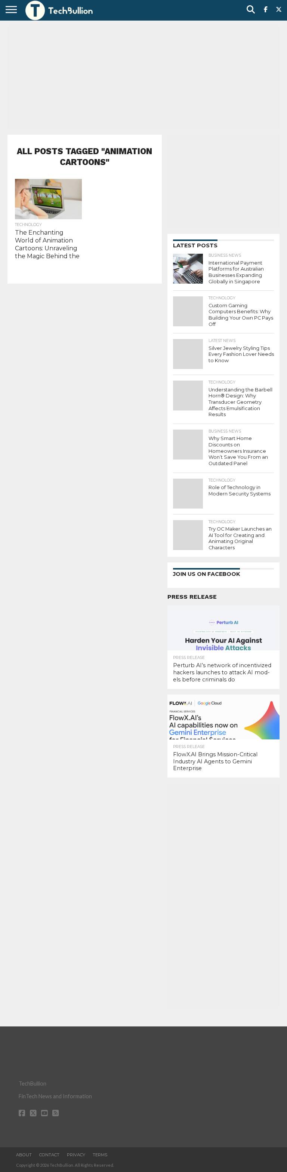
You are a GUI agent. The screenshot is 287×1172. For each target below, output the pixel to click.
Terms (100, 1154)
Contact (49, 1154)
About (24, 1154)
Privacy (76, 1154)
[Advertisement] (143, 76)
